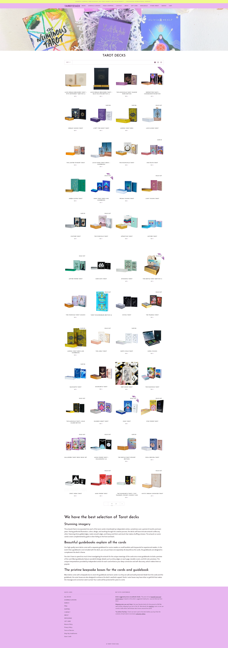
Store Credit (67, 636)
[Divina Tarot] (126, 301)
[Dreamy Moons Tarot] (75, 114)
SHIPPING (67, 609)
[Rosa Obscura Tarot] (152, 443)
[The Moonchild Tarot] (126, 149)
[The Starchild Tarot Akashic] (75, 301)
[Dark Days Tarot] (101, 265)
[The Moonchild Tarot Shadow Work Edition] (126, 78)
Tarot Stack (112, 644)
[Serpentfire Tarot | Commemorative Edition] (152, 78)
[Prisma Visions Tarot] (126, 185)
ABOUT (66, 615)
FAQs (65, 606)
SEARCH (66, 603)
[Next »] (122, 504)
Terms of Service (69, 630)
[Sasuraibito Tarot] (101, 373)
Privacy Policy (68, 627)
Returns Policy (68, 624)
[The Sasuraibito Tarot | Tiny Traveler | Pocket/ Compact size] (126, 480)
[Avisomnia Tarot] (126, 265)
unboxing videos (140, 614)
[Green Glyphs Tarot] (75, 185)
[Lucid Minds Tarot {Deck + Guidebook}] (101, 149)
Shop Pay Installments (70, 633)
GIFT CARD (67, 621)
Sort (67, 62)
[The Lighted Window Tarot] (75, 149)
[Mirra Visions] (152, 337)
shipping (151, 606)
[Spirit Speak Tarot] (75, 480)
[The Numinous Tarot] (152, 373)
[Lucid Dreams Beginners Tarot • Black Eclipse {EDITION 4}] (101, 78)
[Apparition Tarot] (126, 222)
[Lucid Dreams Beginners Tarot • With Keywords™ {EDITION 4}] (75, 78)
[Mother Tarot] (152, 222)
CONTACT (67, 612)
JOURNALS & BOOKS (70, 600)
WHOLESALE (68, 618)
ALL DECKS (67, 597)
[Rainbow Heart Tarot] (101, 407)
